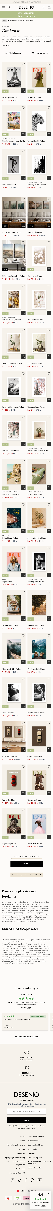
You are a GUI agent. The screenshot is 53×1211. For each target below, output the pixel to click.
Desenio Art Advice (36, 1136)
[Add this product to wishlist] (23, 64)
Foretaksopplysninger (16, 1145)
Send (26, 1120)
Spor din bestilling (35, 1145)
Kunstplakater (16, 21)
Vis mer (26, 864)
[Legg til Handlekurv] (23, 90)
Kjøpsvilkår (32, 1149)
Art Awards (20, 1169)
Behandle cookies (35, 1168)
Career (22, 1149)
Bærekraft (21, 1153)
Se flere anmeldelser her (26, 1036)
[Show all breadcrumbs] (4, 20)
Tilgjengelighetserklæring (14, 1158)
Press (22, 1141)
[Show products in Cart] (49, 7)
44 (36, 875)
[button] (40, 1200)
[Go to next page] (40, 875)
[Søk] (9, 7)
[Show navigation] (3, 7)
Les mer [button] (5, 45)
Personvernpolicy (24, 1126)
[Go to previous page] (12, 875)
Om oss (22, 1136)
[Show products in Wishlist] (44, 7)
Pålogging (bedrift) (17, 1173)
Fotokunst (29, 21)
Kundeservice (33, 1141)
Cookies (31, 1153)
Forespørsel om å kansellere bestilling (39, 1162)
